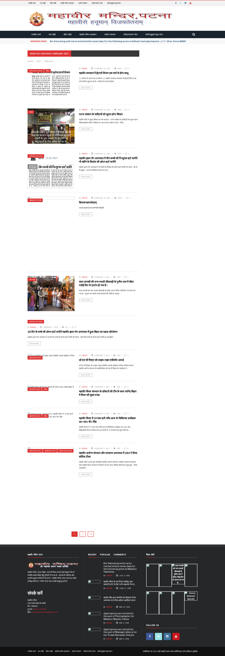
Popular (105, 554)
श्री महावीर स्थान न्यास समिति (168, 651)
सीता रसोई (53, 3)
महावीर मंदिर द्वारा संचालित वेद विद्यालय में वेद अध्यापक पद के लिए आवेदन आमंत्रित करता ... (119, 600)
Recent (92, 554)
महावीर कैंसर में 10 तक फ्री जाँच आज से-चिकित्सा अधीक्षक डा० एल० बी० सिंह (107, 419)
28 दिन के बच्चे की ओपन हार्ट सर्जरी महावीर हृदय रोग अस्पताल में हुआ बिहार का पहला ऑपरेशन (72, 332)
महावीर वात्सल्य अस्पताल (36, 71)
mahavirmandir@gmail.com (45, 612)
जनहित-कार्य (32, 3)
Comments (119, 554)
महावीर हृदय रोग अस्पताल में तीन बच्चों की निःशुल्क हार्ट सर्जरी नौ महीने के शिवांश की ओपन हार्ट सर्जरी (108, 159)
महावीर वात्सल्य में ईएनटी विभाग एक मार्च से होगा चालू (103, 73)
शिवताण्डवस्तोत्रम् (88, 202)
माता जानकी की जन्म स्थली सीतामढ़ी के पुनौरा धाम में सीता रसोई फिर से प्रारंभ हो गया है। (106, 283)
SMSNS (85, 68)
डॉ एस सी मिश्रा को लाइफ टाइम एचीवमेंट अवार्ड (101, 360)
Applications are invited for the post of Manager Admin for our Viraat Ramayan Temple (120, 632)
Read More (85, 88)
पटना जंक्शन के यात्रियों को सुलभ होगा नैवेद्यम (101, 114)
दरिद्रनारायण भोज (97, 3)
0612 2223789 (40, 609)
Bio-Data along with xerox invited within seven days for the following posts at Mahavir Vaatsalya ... (120, 567)
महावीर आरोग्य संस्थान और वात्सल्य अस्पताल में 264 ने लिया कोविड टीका (108, 454)
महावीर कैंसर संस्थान (34, 389)
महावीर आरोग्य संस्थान (35, 358)
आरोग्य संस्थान (83, 3)
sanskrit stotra (35, 200)
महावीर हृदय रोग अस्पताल (36, 156)
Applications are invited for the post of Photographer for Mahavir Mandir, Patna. (118, 616)
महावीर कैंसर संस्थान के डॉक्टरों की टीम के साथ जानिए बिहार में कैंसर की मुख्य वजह (108, 393)
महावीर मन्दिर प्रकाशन (67, 3)
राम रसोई (42, 3)
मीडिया (47, 71)
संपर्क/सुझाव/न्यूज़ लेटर (114, 3)
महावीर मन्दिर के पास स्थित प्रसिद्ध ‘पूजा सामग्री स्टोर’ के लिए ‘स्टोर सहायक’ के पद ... (119, 583)
